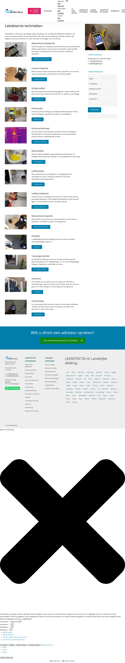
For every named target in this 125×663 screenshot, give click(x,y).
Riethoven (105, 389)
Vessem (111, 395)
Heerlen (82, 382)
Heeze (88, 382)
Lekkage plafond (50, 371)
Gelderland (106, 379)
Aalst (67, 372)
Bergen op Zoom (71, 375)
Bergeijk (113, 372)
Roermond (113, 389)
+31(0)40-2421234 (95, 61)
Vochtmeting (29, 407)
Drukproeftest (29, 373)
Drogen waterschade (31, 411)
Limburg (94, 385)
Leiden (88, 385)
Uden (67, 395)
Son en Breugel (100, 392)
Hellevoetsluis (97, 382)
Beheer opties (7, 632)
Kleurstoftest (29, 384)
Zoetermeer (111, 399)
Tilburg (115, 392)
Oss (99, 389)
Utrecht (74, 395)
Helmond (106, 382)
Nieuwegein (69, 389)
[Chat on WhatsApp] (12, 388)
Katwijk (68, 385)
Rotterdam (78, 392)
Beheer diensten (8, 635)
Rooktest (27, 397)
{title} (5, 647)
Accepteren (4, 645)
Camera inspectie (30, 370)
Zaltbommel (102, 399)
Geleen (68, 382)
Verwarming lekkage (51, 375)
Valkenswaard (82, 395)
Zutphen (74, 402)
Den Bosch (99, 375)
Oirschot (92, 389)
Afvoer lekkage (49, 365)
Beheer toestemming (6, 657)
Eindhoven (97, 379)
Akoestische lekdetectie (29, 366)
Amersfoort (81, 372)
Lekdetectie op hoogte (52, 388)
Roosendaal (69, 392)
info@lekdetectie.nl (95, 63)
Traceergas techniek (31, 401)
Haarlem (74, 382)
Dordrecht (79, 379)
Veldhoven (92, 395)
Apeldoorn (99, 372)
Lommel (102, 385)
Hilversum (114, 382)
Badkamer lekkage (51, 368)
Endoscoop (28, 377)
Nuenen (85, 389)
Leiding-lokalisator (31, 390)
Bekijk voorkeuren (21, 645)
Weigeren (11, 645)
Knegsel (75, 385)
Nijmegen (78, 389)
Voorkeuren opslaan (34, 645)
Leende (81, 385)
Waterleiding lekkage (52, 378)
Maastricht (110, 385)
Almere (73, 372)
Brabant (80, 375)
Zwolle (68, 402)
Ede (85, 379)
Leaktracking (29, 387)
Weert (80, 399)
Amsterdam (90, 372)
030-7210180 (15, 384)
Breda (87, 375)
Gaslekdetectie (49, 385)
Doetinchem (69, 379)
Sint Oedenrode (88, 392)
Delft (92, 375)
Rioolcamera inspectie (32, 394)
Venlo (99, 395)
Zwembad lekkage (51, 382)
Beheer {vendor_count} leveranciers (15, 637)
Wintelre (94, 399)
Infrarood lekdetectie (32, 380)
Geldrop (113, 379)
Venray (105, 395)
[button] (67, 1)
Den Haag (107, 375)
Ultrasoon (28, 404)
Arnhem (106, 372)
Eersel (90, 379)
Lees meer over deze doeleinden (14, 640)
